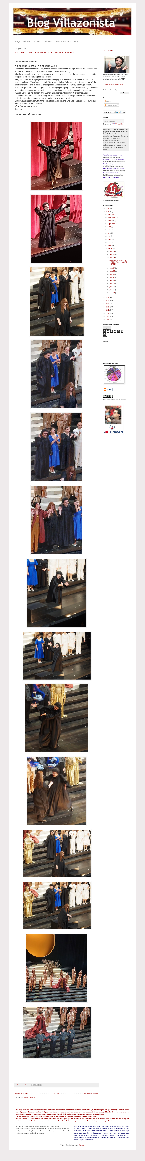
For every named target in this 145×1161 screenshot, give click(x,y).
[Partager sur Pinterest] (40, 1085)
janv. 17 (112, 280)
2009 (108, 316)
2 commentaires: (23, 1085)
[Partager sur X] (36, 1085)
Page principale (22, 41)
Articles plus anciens (91, 1093)
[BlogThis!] (34, 1085)
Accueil (56, 1093)
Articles (108, 101)
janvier (110, 248)
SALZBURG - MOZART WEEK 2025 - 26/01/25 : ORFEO (44, 52)
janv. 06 (112, 290)
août (109, 227)
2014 (108, 301)
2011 (107, 310)
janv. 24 (112, 274)
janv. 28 (112, 257)
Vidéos (37, 41)
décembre (111, 214)
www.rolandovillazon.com (114, 85)
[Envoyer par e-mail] (32, 1085)
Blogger (81, 1145)
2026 (108, 208)
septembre (111, 224)
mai (109, 236)
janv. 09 (112, 283)
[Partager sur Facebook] (38, 1085)
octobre (110, 220)
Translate (119, 124)
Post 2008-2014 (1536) (67, 41)
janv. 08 (112, 287)
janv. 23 (112, 277)
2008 (108, 319)
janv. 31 (112, 251)
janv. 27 (112, 268)
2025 (108, 212)
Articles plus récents (22, 1093)
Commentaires (111, 105)
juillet (109, 230)
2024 (108, 297)
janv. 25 (112, 271)
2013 (108, 304)
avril (109, 239)
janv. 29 (112, 254)
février (110, 245)
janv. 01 (112, 293)
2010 (108, 313)
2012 (108, 307)
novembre (111, 217)
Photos (48, 41)
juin (109, 233)
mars (110, 242)
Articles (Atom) (29, 1097)
